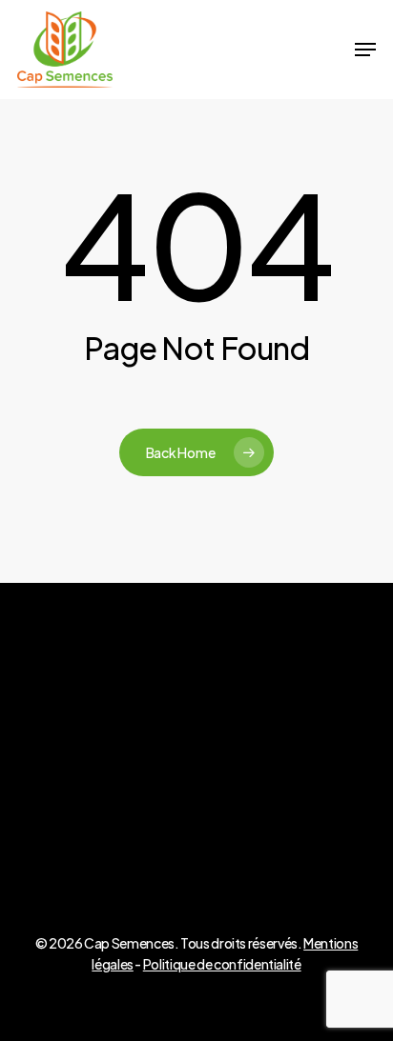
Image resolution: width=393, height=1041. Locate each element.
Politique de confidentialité (222, 963)
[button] (365, 49)
